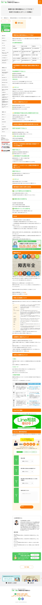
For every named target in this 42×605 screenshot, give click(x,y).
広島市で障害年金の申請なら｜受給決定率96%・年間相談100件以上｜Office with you (26, 539)
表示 (22, 23)
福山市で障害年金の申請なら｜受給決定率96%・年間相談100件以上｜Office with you (26, 536)
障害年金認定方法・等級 (4, 82)
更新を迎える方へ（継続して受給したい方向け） (5, 104)
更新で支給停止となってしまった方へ (5, 107)
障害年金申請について (4, 77)
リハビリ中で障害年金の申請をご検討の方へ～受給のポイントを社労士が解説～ (26, 542)
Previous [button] (0, 578)
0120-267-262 (7, 26)
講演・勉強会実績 (4, 121)
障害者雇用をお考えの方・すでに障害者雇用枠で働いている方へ (5, 102)
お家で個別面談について (4, 57)
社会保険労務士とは (4, 40)
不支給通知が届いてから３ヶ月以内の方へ (5, 94)
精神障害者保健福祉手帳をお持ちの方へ (5, 99)
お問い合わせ (3, 131)
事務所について (3, 114)
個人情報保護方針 (4, 126)
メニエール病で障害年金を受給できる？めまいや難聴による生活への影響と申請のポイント (26, 545)
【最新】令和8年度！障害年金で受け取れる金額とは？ (5, 72)
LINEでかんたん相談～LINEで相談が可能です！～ (5, 60)
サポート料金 (3, 45)
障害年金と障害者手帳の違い (5, 87)
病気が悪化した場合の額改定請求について (5, 90)
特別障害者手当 (4, 92)
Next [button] (41, 578)
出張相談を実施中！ (4, 62)
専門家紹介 (3, 119)
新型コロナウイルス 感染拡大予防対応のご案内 (5, 53)
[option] (11, 579)
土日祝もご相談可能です (4, 55)
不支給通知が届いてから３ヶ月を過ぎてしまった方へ (5, 97)
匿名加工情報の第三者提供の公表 (5, 129)
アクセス (3, 124)
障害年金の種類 (4, 70)
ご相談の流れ (3, 50)
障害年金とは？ (3, 38)
